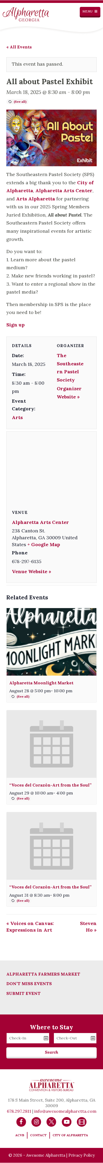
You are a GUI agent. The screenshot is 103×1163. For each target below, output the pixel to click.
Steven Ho (88, 926)
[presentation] (51, 642)
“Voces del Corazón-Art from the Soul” (50, 785)
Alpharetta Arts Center (63, 190)
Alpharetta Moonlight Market (41, 682)
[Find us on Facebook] (21, 1121)
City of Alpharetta (70, 1135)
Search (51, 1052)
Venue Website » (31, 571)
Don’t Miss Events (29, 983)
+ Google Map (43, 544)
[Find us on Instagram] (36, 1121)
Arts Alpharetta (35, 199)
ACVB (19, 1135)
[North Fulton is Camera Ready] (82, 1121)
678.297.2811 (19, 1111)
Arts (17, 417)
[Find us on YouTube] (67, 1121)
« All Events (19, 47)
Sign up (15, 325)
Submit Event (23, 993)
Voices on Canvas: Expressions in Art (30, 926)
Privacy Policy (81, 1155)
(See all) (20, 102)
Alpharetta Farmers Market (43, 974)
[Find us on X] (51, 1121)
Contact (38, 1135)
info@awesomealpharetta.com (65, 1111)
